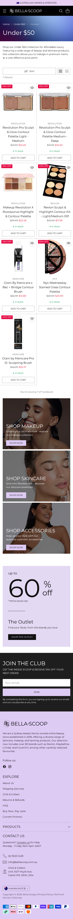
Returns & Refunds (14, 799)
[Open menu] (4, 10)
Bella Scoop (29, 894)
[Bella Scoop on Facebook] (4, 767)
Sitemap (17, 897)
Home (6, 24)
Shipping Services (13, 788)
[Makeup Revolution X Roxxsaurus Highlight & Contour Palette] (18, 181)
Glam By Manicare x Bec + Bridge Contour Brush (18, 287)
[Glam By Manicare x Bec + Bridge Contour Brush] (18, 257)
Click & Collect (11, 794)
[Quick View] (32, 88)
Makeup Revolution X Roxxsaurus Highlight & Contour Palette (18, 212)
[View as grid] (60, 71)
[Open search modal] (60, 10)
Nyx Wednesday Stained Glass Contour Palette (55, 287)
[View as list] (67, 71)
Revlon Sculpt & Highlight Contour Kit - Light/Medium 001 (54, 212)
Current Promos (12, 816)
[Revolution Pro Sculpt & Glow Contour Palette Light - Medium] (18, 101)
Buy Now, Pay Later (14, 811)
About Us (8, 783)
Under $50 (19, 24)
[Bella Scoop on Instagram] (10, 767)
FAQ (5, 805)
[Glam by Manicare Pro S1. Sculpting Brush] (18, 332)
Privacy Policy (45, 894)
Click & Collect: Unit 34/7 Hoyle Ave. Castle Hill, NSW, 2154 (20, 871)
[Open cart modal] (67, 10)
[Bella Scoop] (26, 10)
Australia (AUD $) (17, 888)
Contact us (23, 842)
